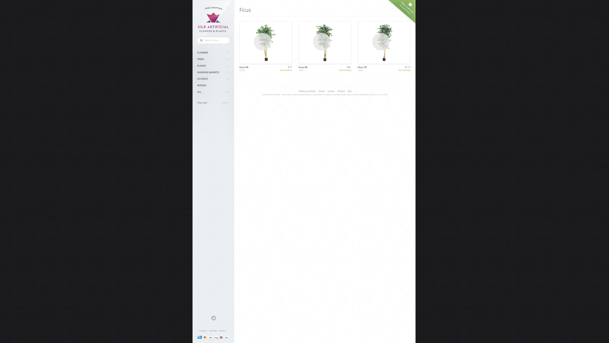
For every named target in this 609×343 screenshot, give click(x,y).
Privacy (222, 331)
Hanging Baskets (213, 72)
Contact (203, 331)
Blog (350, 91)
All (213, 92)
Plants (213, 65)
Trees (213, 59)
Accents (213, 78)
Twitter (213, 318)
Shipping (213, 331)
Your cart (213, 102)
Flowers (213, 52)
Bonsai (213, 85)
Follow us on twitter (307, 91)
